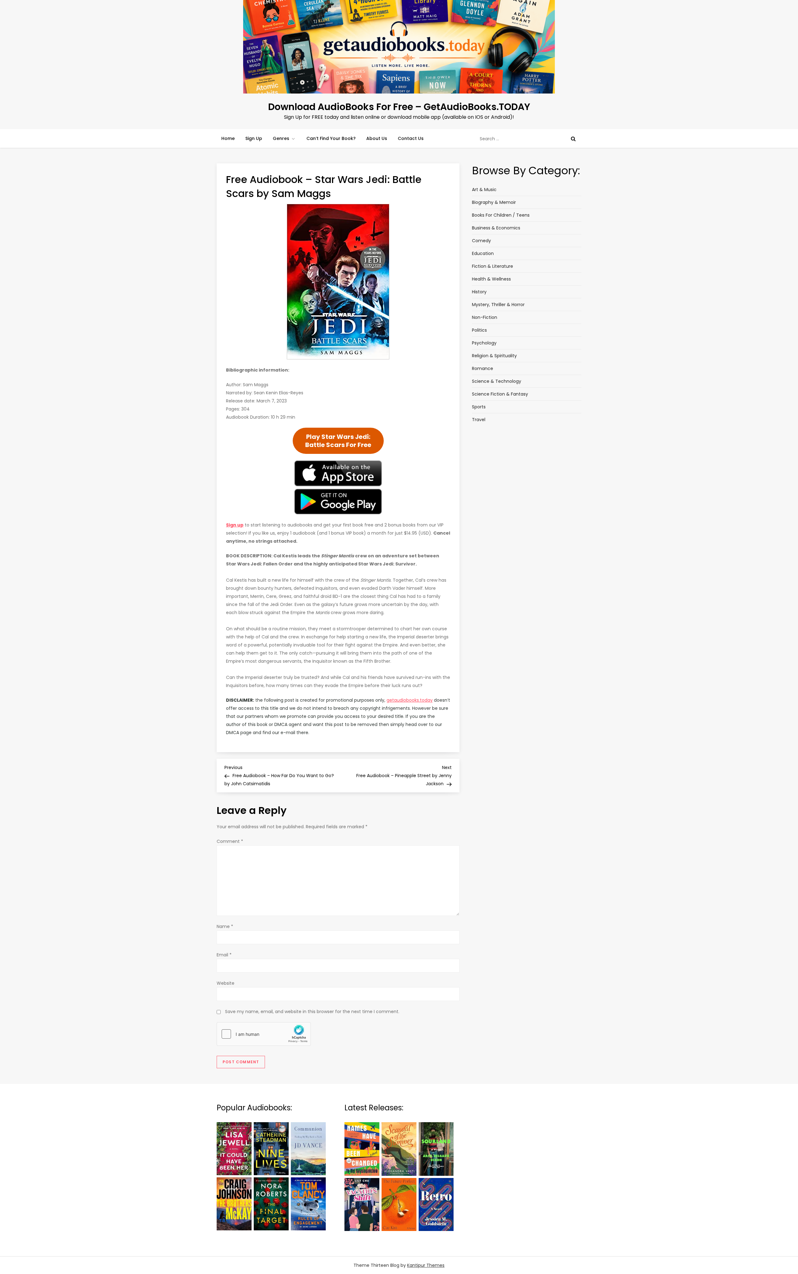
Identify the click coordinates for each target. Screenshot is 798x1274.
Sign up (234, 525)
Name (225, 926)
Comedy (481, 241)
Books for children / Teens (501, 215)
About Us (376, 138)
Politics (479, 330)
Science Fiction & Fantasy (500, 394)
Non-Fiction (484, 317)
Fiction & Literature (492, 266)
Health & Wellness (491, 279)
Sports (479, 407)
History (479, 292)
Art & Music (484, 189)
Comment (230, 841)
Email (224, 955)
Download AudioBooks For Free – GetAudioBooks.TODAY (399, 106)
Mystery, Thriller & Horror (498, 304)
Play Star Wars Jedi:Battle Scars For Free (338, 440)
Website (225, 983)
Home (228, 138)
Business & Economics (496, 228)
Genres (281, 138)
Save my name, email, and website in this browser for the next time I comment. (312, 1011)
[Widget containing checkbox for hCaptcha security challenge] (264, 1034)
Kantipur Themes (426, 1265)
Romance (482, 368)
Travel (478, 419)
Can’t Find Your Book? (331, 138)
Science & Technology (496, 381)
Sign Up (253, 138)
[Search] (573, 138)
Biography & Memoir (494, 202)
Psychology (484, 343)
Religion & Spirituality (494, 356)
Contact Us (411, 138)
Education (483, 253)
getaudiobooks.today (410, 700)
